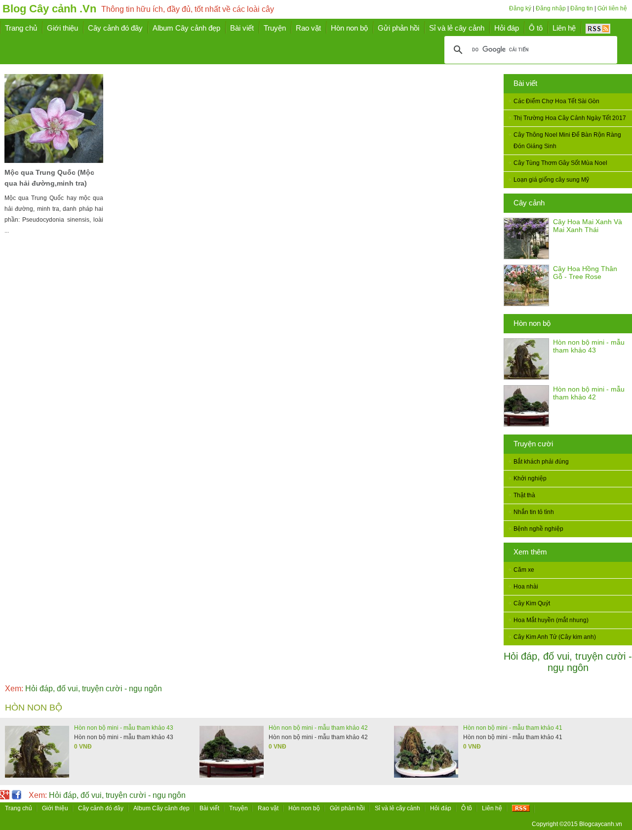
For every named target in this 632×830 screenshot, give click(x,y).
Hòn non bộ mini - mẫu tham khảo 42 (589, 393)
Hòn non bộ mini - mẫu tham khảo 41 (512, 727)
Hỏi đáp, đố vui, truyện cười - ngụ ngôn (568, 662)
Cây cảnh (529, 202)
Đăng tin (581, 8)
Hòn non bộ (532, 323)
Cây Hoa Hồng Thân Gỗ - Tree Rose (585, 272)
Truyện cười (533, 443)
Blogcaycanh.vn (600, 824)
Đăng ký (520, 8)
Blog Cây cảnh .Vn (49, 8)
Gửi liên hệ (612, 8)
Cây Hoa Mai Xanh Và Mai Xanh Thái (587, 226)
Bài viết (525, 83)
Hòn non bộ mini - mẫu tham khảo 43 (589, 346)
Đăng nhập (551, 8)
